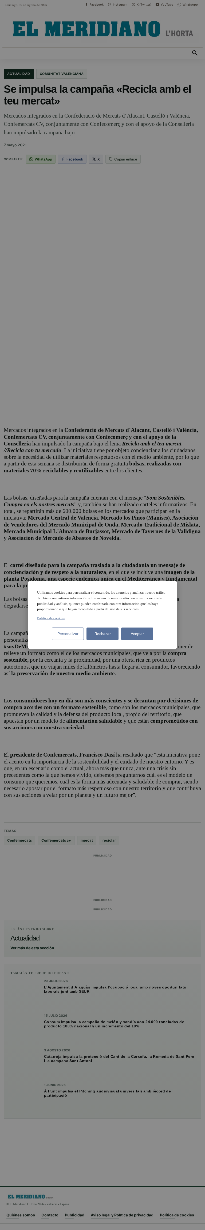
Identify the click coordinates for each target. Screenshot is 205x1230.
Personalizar (67, 634)
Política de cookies (51, 618)
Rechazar (102, 634)
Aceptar (137, 634)
